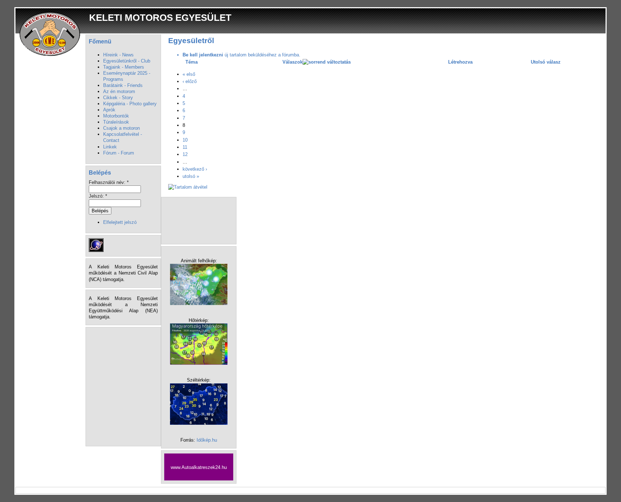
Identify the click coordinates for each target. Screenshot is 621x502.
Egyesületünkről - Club (126, 61)
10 (185, 140)
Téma (191, 62)
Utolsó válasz (546, 62)
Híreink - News (118, 54)
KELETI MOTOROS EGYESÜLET (160, 17)
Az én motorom (119, 91)
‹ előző (190, 81)
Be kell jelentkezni (203, 54)
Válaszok (292, 62)
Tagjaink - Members (123, 67)
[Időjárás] (198, 303)
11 (185, 147)
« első (189, 74)
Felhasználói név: (109, 182)
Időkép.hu (207, 440)
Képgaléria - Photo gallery (130, 103)
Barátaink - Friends (123, 85)
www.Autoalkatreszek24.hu (199, 467)
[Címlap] (50, 33)
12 (185, 154)
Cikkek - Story (118, 97)
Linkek (110, 146)
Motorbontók (116, 116)
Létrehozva (460, 62)
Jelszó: (98, 196)
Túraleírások (116, 122)
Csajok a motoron (121, 128)
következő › (195, 169)
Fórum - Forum (118, 153)
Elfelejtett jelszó (120, 222)
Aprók (109, 109)
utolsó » (191, 176)
